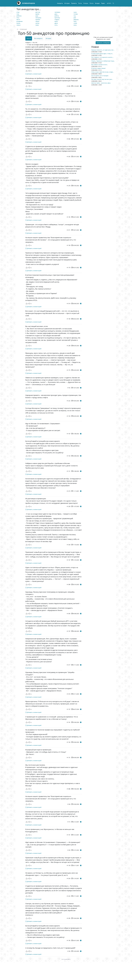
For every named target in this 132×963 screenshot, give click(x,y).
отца (17, 12)
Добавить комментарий (34, 74)
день (56, 14)
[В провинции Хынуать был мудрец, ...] (80, 101)
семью (18, 25)
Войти (109, 3)
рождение (19, 21)
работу (57, 16)
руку (37, 16)
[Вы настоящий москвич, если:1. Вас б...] (80, 345)
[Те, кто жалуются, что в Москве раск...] (80, 114)
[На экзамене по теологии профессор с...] (80, 742)
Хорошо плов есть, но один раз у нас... (102, 50)
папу (75, 21)
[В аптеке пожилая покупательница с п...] (80, 303)
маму (37, 25)
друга (56, 23)
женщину (38, 18)
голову (76, 14)
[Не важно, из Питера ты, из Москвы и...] (80, 878)
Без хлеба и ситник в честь (99, 64)
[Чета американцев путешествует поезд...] (80, 217)
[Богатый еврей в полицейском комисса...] (80, 456)
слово (75, 23)
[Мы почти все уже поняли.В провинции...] (80, 789)
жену (75, 25)
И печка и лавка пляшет (98, 68)
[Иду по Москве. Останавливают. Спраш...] (80, 434)
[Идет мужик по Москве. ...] (80, 850)
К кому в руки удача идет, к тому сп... (102, 53)
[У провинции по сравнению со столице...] (80, 722)
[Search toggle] (113, 3)
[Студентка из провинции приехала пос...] (80, 896)
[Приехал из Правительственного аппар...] (80, 267)
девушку (76, 19)
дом (75, 18)
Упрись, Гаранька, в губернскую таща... (103, 61)
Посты (91, 3)
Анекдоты (60, 3)
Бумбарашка (28, 3)
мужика (38, 19)
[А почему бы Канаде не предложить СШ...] (80, 951)
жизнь (18, 23)
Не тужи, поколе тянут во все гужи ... (102, 79)
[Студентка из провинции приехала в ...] (80, 156)
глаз (17, 14)
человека (57, 12)
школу (37, 23)
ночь (56, 25)
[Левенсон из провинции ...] (80, 388)
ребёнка (18, 16)
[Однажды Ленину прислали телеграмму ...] (80, 613)
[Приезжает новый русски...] (80, 865)
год (75, 16)
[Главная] (19, 3)
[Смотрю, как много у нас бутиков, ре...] (80, 918)
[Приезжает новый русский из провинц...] (80, 560)
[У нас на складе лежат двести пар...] (80, 71)
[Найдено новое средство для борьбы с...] (80, 471)
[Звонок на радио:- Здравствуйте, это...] (80, 185)
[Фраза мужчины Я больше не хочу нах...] (80, 709)
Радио (103, 3)
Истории (67, 3)
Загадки (97, 3)
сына (75, 12)
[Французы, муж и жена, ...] (80, 370)
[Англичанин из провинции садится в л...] (80, 491)
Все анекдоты (38, 38)
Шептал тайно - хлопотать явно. (101, 83)
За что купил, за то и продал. (100, 75)
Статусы (85, 3)
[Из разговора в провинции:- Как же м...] (80, 506)
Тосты (80, 3)
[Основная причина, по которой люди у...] (80, 822)
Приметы (74, 3)
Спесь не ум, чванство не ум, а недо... (102, 72)
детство (38, 12)
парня (37, 21)
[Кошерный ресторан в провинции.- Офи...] (80, 757)
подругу (57, 19)
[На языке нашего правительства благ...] (80, 245)
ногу (17, 18)
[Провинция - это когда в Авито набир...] (80, 230)
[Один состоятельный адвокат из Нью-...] (80, 584)
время (37, 14)
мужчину (57, 18)
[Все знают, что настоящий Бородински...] (80, 319)
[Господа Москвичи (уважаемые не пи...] (80, 416)
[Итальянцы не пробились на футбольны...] (80, 86)
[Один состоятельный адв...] (80, 139)
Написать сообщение (103, 43)
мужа (56, 21)
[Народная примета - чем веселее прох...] (80, 401)
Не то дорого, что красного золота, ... (102, 57)
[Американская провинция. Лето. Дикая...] (80, 665)
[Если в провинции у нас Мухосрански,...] (80, 835)
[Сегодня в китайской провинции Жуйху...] (80, 631)
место (18, 19)
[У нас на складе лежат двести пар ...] (80, 545)
